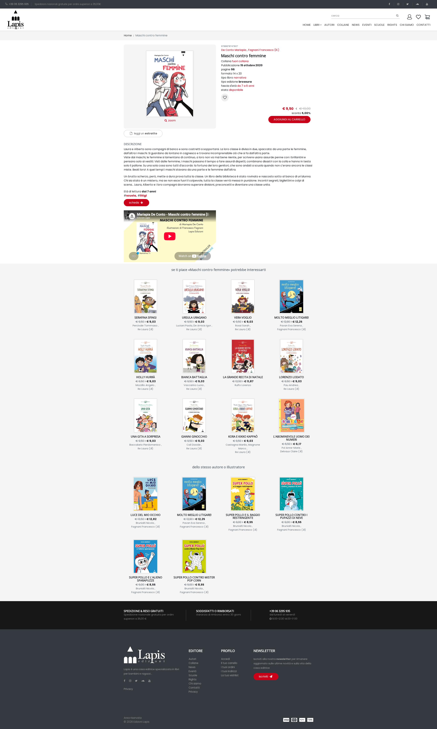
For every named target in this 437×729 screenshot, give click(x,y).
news (356, 25)
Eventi (192, 671)
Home (307, 25)
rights (392, 25)
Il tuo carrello (229, 663)
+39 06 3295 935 (19, 4)
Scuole (193, 675)
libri (316, 25)
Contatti (194, 687)
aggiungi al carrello (289, 119)
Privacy (128, 689)
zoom (171, 120)
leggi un (145, 133)
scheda (134, 203)
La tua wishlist (230, 675)
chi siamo (407, 25)
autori (329, 25)
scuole (379, 25)
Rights (192, 679)
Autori (192, 659)
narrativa (240, 78)
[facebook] (390, 4)
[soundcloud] (418, 4)
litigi (142, 196)
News (192, 667)
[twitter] (408, 4)
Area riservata (133, 718)
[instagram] (398, 4)
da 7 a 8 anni (245, 86)
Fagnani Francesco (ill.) (263, 50)
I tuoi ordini (228, 667)
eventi (366, 25)
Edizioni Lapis (141, 722)
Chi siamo (195, 683)
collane (343, 25)
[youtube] (427, 4)
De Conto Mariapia (233, 50)
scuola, (130, 196)
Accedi (225, 659)
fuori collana (240, 61)
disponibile (236, 90)
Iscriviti (264, 676)
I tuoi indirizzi (229, 671)
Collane (193, 663)
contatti (423, 25)
